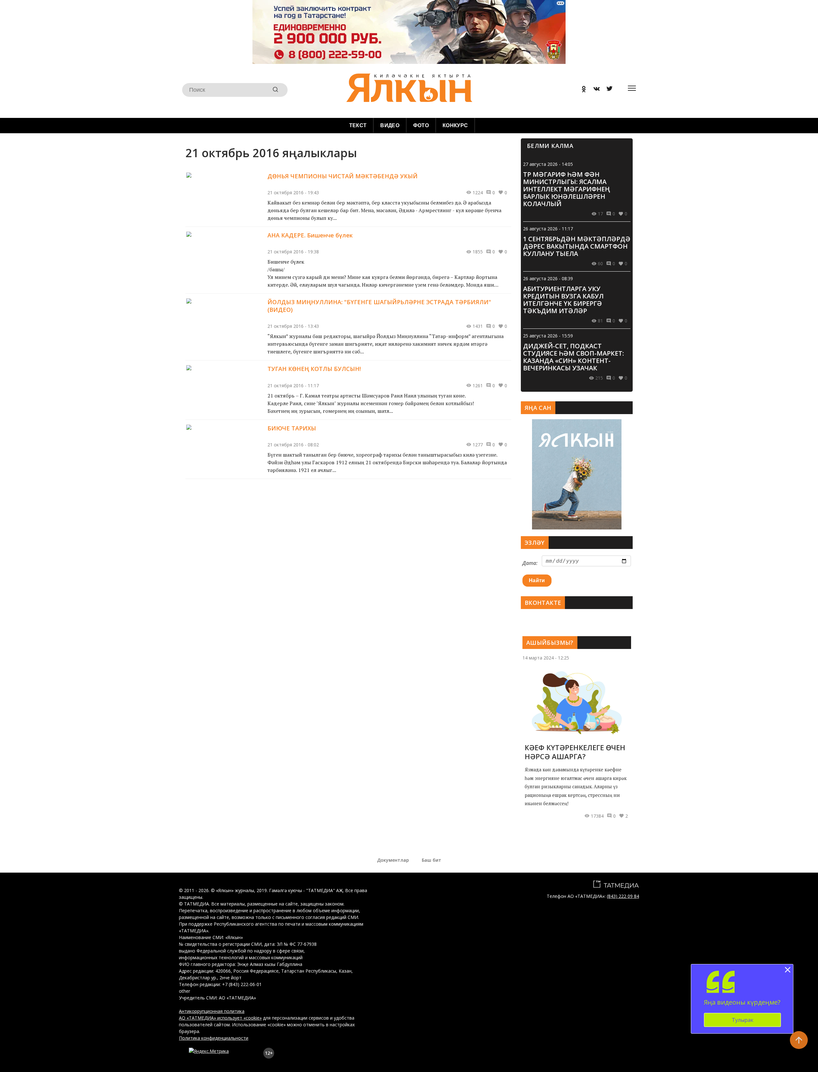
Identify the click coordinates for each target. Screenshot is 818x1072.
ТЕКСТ (358, 125)
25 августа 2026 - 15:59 (548, 336)
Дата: (529, 563)
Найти (537, 580)
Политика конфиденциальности (213, 1038)
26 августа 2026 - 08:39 (548, 278)
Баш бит (431, 860)
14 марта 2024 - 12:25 (545, 658)
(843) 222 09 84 (623, 896)
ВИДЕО (389, 125)
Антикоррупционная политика (211, 1011)
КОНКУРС (455, 125)
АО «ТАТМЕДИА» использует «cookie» (220, 1018)
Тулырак (742, 1019)
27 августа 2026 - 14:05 (548, 164)
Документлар (393, 860)
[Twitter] (607, 90)
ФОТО (421, 125)
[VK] (594, 90)
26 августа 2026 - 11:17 (548, 229)
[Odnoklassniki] (581, 90)
